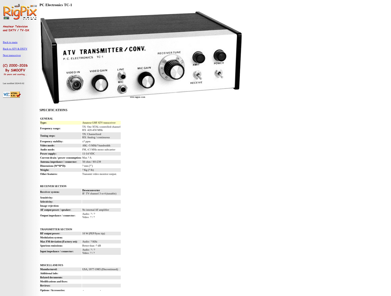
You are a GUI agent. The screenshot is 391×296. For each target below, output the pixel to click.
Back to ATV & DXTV (15, 48)
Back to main (10, 42)
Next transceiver (12, 55)
